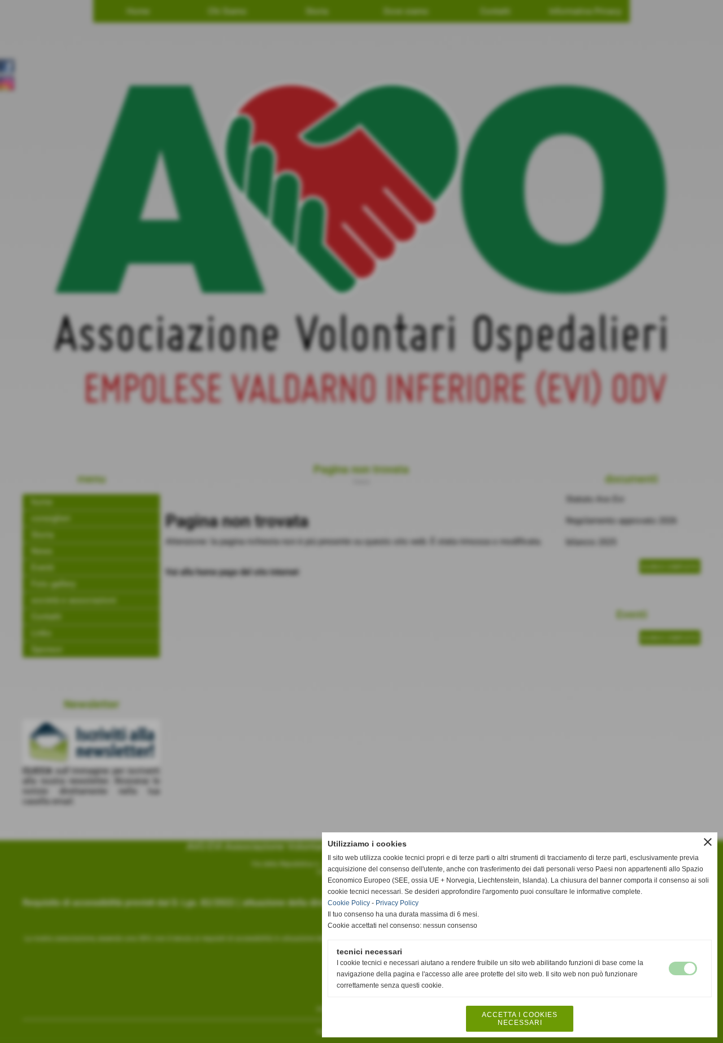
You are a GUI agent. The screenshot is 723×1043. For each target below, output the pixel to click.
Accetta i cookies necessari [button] (520, 1019)
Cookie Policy (349, 903)
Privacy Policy (397, 903)
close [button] (708, 842)
